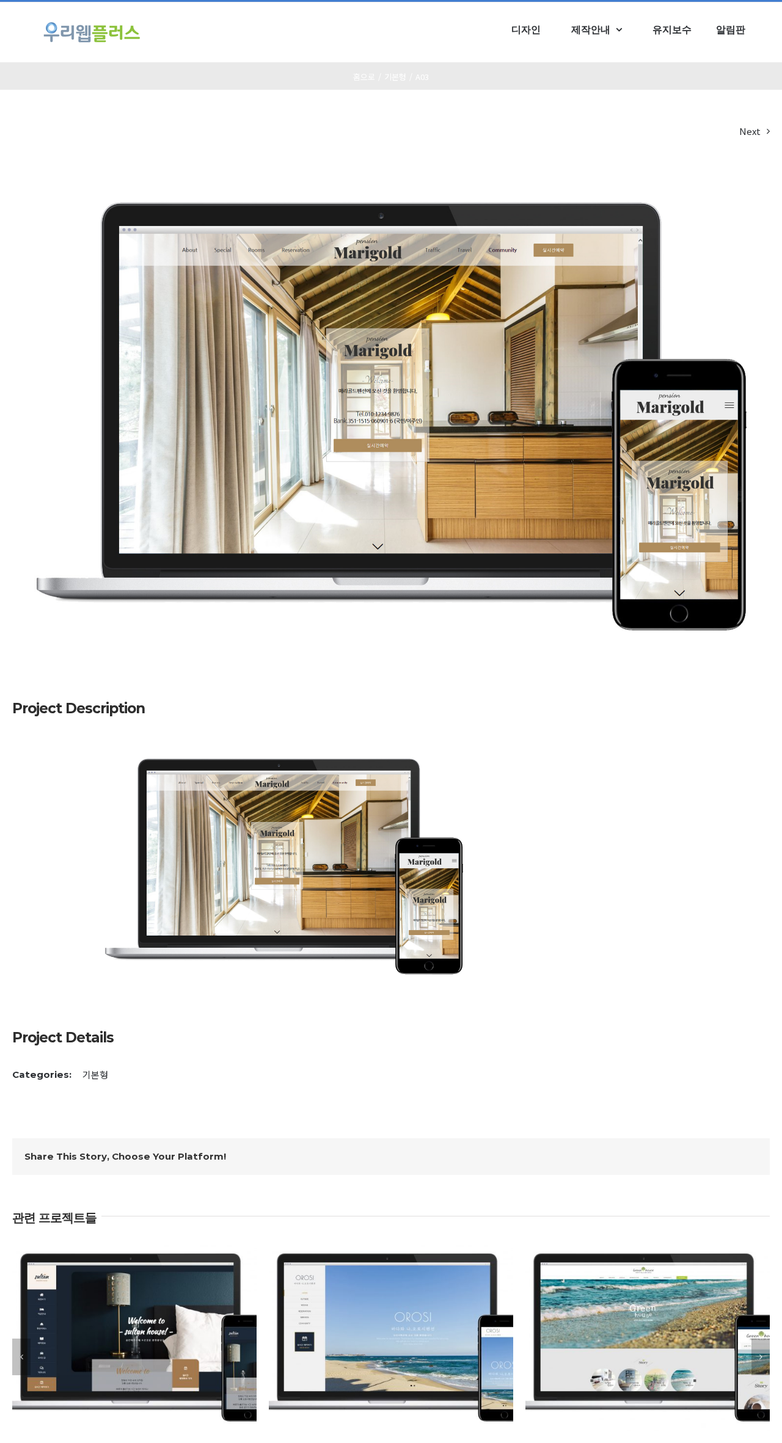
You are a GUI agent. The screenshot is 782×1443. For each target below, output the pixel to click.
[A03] (284, 755)
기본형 (95, 1074)
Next (750, 131)
